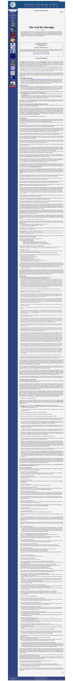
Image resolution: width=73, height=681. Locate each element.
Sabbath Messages (12, 14)
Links (54, 6)
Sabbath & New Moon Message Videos (13, 16)
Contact (39, 677)
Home (57, 6)
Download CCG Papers (13, 17)
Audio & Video (31, 6)
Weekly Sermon (13, 18)
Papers (26, 6)
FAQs (42, 6)
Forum (41, 677)
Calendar (46, 6)
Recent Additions (13, 12)
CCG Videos (12, 21)
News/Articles (37, 6)
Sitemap (46, 677)
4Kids (50, 6)
